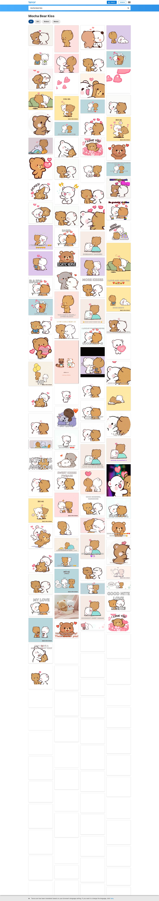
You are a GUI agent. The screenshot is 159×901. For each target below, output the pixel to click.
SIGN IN (122, 2)
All (31, 21)
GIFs (37, 21)
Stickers (46, 21)
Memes (56, 21)
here (112, 898)
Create (112, 2)
